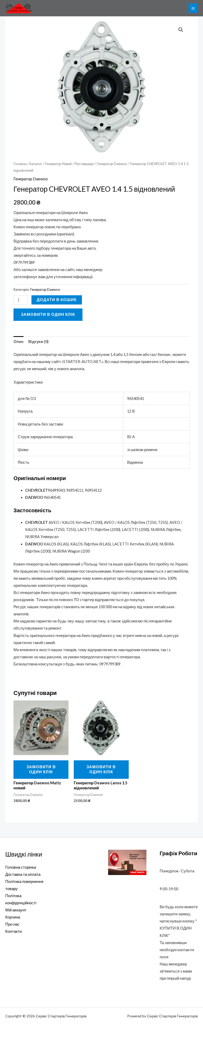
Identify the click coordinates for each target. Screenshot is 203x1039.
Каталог (35, 164)
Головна (19, 164)
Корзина (12, 917)
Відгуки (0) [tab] (38, 341)
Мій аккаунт (15, 910)
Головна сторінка (20, 867)
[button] (181, 30)
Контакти (13, 931)
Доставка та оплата (22, 874)
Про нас (12, 924)
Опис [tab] (18, 341)
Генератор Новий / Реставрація (69, 164)
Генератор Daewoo (112, 164)
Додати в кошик (57, 299)
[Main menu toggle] (193, 8)
